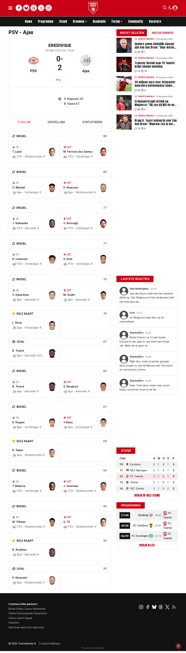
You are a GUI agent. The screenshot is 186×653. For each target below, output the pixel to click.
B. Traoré (18, 350)
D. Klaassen (70, 187)
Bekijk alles (147, 545)
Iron (133, 312)
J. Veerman (70, 486)
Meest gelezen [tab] (132, 33)
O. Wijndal (18, 187)
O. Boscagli (70, 223)
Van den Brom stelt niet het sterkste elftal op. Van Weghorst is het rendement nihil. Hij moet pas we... (147, 297)
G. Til (66, 521)
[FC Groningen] (151, 535)
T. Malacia (18, 486)
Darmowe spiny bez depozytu (26, 627)
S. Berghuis (70, 386)
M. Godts (69, 294)
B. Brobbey (19, 549)
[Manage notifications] (178, 646)
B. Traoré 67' (72, 103)
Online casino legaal (20, 618)
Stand (63, 21)
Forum (116, 21)
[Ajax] (85, 60)
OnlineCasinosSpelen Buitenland (28, 613)
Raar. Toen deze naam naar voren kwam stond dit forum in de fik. (145, 387)
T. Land (16, 151)
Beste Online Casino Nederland (27, 608)
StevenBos (137, 332)
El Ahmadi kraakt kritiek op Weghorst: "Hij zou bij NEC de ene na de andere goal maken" (155, 103)
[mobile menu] (10, 8)
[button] (164, 8)
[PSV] (33, 60)
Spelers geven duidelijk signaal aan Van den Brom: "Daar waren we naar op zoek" (154, 45)
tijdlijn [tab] (23, 122)
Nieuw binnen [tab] (162, 33)
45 (139, 90)
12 (139, 71)
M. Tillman (19, 521)
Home (28, 21)
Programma (45, 21)
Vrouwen (78, 21)
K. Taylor (17, 450)
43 (139, 52)
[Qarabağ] (151, 515)
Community (135, 21)
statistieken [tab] (92, 122)
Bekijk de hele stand (147, 495)
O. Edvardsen (20, 294)
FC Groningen (140, 535)
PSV (33, 71)
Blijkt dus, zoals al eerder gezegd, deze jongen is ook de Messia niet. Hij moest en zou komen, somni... (146, 365)
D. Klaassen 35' (73, 99)
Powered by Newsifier (93, 648)
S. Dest (67, 259)
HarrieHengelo (139, 288)
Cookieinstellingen (49, 643)
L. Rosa (17, 322)
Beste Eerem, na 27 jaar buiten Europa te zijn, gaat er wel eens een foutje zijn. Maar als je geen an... (144, 341)
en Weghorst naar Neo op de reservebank (142, 319)
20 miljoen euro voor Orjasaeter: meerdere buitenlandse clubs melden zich (155, 83)
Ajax (86, 71)
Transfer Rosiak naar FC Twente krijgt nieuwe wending (155, 64)
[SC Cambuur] (151, 525)
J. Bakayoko (20, 223)
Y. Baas (68, 422)
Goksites (14, 622)
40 (139, 109)
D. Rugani (18, 422)
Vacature (155, 21)
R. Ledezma (19, 259)
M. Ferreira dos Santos (78, 151)
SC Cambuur (140, 525)
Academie (99, 21)
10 (145, 71)
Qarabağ (143, 515)
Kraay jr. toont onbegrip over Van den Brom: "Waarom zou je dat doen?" (156, 122)
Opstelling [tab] (56, 122)
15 (139, 128)
